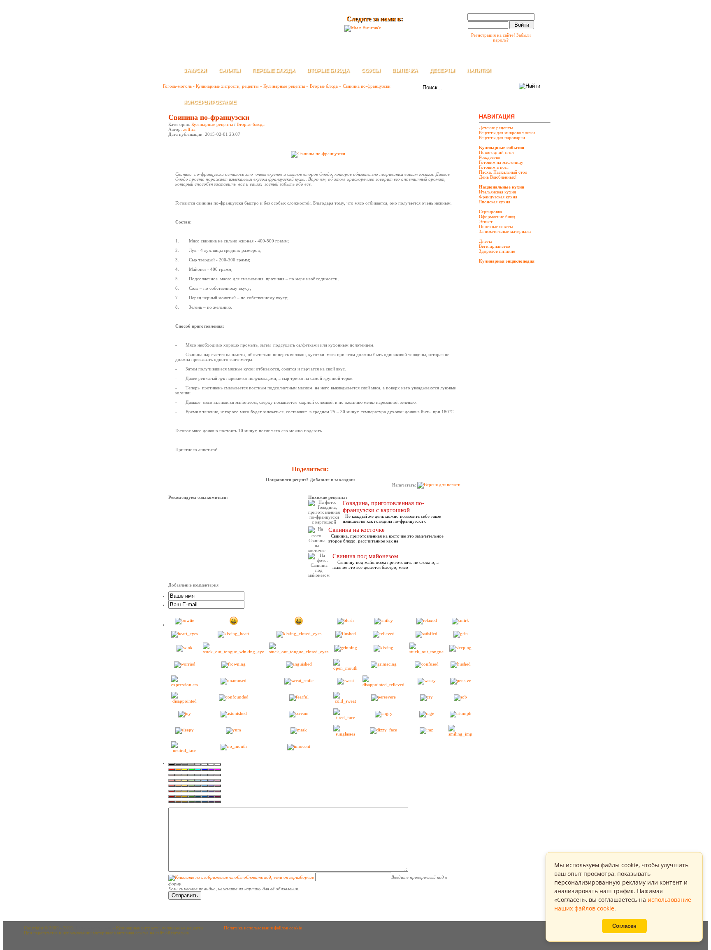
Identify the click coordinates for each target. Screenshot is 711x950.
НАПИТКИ (479, 70)
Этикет (486, 221)
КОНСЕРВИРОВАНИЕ (210, 102)
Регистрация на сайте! (493, 35)
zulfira (189, 129)
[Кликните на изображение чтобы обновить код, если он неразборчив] (241, 877)
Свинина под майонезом (365, 556)
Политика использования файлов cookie (263, 927)
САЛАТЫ (229, 70)
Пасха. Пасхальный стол (503, 172)
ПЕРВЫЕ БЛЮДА (273, 70)
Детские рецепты (496, 127)
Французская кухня (498, 196)
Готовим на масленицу (501, 162)
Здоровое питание (497, 251)
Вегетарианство (494, 246)
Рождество (489, 157)
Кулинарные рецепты (212, 124)
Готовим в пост (494, 167)
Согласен (624, 926)
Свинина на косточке (356, 529)
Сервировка (490, 211)
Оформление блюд (497, 216)
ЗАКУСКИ (195, 70)
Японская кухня (494, 201)
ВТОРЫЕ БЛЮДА (328, 70)
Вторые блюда (251, 124)
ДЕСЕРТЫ (442, 70)
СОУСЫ (370, 70)
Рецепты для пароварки (502, 137)
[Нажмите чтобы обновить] (241, 877)
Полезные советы (496, 226)
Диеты (485, 241)
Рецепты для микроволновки (507, 132)
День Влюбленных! (498, 177)
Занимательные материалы (505, 231)
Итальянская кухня (497, 191)
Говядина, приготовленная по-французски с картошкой (383, 506)
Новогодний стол (496, 152)
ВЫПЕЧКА (405, 70)
